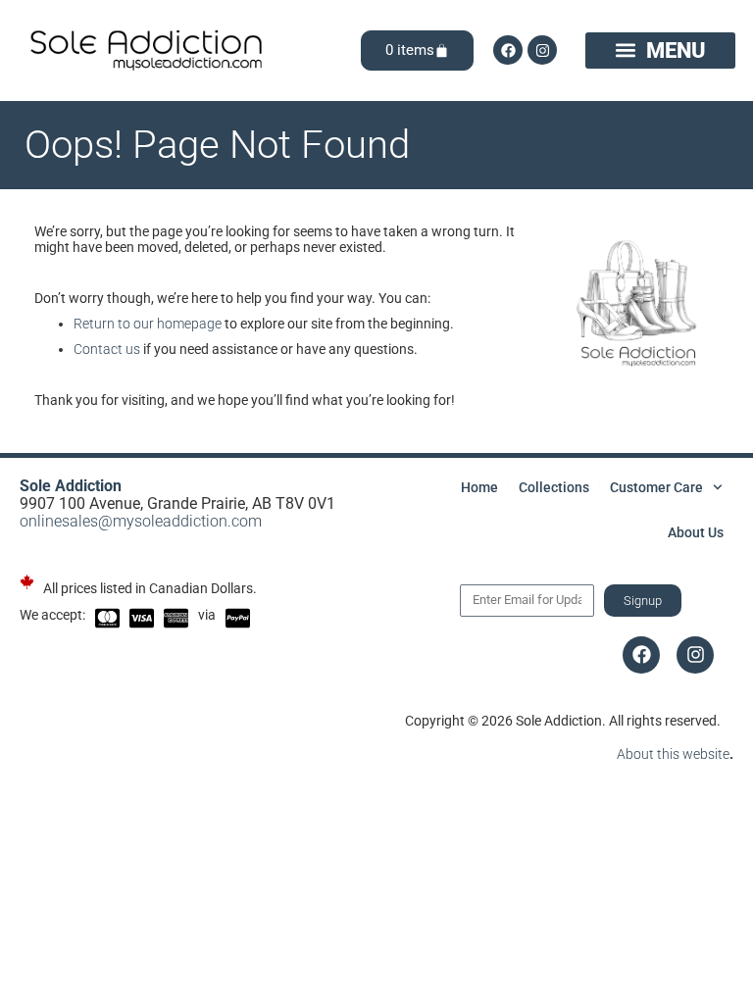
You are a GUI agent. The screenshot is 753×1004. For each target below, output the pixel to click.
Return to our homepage (148, 323)
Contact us (107, 349)
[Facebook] (508, 50)
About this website (673, 754)
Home (479, 487)
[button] (660, 50)
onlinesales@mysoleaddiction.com (141, 521)
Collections (554, 487)
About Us (696, 532)
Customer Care (656, 487)
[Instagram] (542, 50)
